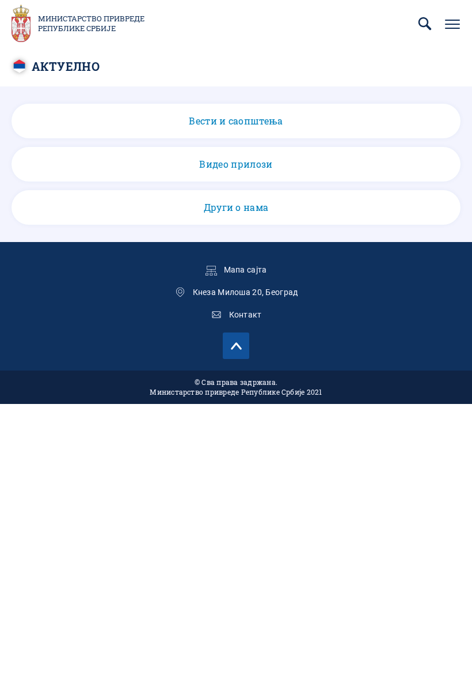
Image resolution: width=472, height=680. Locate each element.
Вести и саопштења (236, 121)
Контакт (245, 314)
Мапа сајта (245, 269)
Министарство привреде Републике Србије (91, 23)
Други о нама (236, 207)
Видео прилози (235, 164)
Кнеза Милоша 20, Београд (245, 292)
